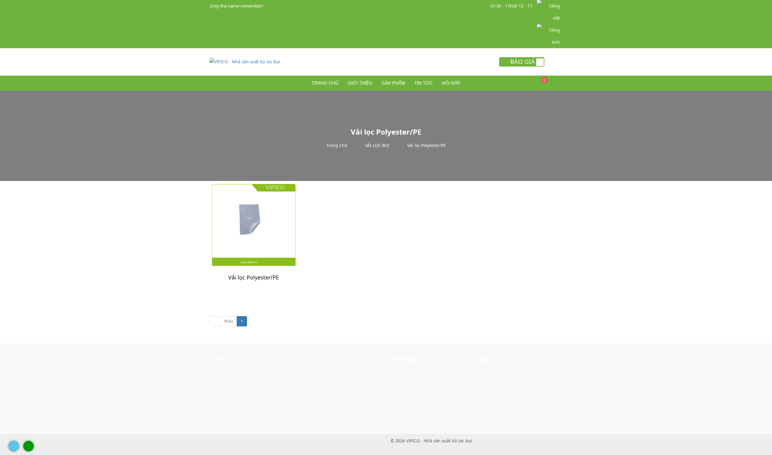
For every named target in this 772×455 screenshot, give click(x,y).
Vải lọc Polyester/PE (253, 277)
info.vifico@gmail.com (244, 432)
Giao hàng (401, 391)
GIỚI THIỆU (360, 83)
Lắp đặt (398, 376)
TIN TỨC (423, 83)
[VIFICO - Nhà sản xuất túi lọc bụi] (245, 61)
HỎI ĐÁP (451, 83)
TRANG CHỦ (325, 83)
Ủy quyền (488, 384)
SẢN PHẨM (393, 83)
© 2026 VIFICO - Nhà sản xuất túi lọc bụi (431, 441)
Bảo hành (400, 384)
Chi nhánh (489, 376)
